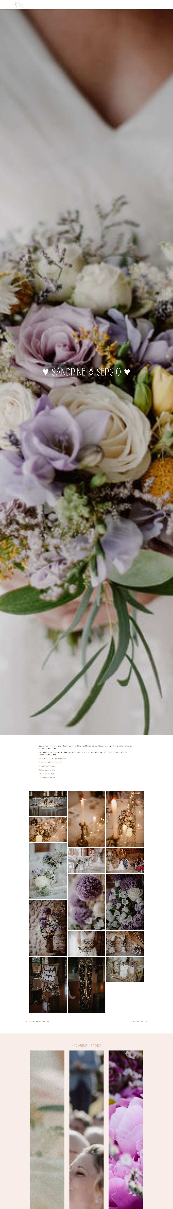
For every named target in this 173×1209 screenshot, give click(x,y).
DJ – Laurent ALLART (46, 774)
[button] (166, 4)
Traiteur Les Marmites (47, 770)
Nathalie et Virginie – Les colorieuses (52, 758)
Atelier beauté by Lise (47, 778)
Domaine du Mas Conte (47, 766)
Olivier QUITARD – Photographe (50, 762)
